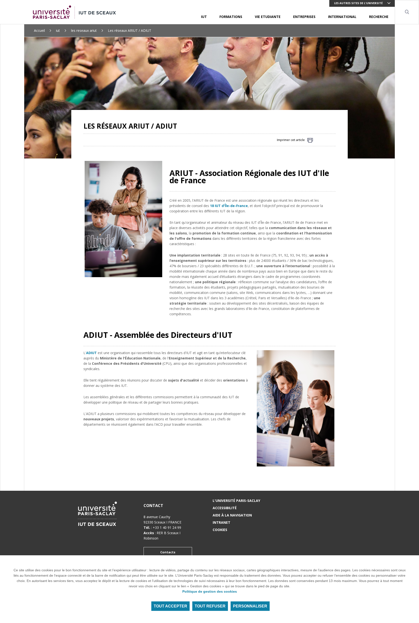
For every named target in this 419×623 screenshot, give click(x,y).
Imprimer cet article (291, 140)
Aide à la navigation (232, 515)
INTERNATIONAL (342, 16)
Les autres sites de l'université (358, 3)
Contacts (167, 552)
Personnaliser (250, 606)
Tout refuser (210, 606)
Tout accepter (170, 606)
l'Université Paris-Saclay (236, 500)
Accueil (39, 30)
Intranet (221, 522)
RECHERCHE (378, 16)
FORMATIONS (230, 16)
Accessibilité (225, 508)
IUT (204, 16)
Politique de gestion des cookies (209, 591)
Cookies (220, 529)
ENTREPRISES (304, 16)
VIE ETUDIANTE (268, 16)
